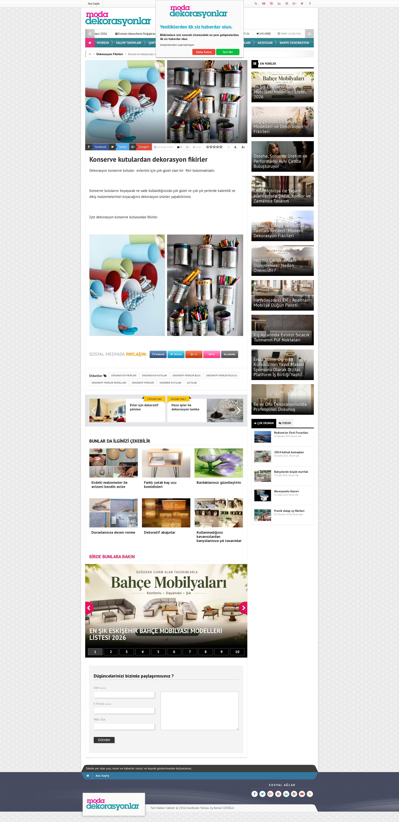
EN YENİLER (268, 63)
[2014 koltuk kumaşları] (263, 462)
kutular (192, 382)
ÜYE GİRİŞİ (265, 33)
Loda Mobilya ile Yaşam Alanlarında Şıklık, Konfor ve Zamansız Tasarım (282, 196)
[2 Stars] (211, 146)
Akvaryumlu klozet (286, 491)
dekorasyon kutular (154, 375)
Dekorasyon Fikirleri (109, 54)
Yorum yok (296, 436)
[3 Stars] (214, 146)
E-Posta (102, 704)
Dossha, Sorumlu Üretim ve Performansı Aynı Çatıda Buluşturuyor (280, 161)
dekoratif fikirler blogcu (221, 375)
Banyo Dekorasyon (294, 43)
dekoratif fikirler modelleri (109, 382)
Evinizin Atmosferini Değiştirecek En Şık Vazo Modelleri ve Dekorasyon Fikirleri (278, 123)
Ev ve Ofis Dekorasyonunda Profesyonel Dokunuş (280, 406)
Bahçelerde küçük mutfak (291, 472)
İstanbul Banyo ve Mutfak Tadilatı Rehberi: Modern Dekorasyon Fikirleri (279, 230)
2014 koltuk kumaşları (289, 452)
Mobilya (103, 43)
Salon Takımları (128, 43)
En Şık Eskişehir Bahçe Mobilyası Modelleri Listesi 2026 (281, 91)
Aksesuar (265, 43)
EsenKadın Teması (198, 808)
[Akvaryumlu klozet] (263, 501)
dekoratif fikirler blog (186, 375)
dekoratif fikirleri (143, 382)
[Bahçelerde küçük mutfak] (263, 481)
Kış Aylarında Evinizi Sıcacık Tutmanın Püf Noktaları (281, 337)
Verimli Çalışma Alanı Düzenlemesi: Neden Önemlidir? (275, 265)
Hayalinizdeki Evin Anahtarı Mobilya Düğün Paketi (281, 302)
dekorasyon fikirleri (123, 375)
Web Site (99, 719)
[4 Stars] (217, 146)
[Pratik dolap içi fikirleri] (263, 520)
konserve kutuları (170, 382)
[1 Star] (207, 146)
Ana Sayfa (94, 3)
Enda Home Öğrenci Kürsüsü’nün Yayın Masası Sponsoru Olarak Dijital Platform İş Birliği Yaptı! (279, 366)
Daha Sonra (204, 52)
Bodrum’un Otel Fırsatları (291, 432)
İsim (100, 688)
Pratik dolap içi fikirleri (289, 511)
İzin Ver (228, 52)
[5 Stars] (221, 146)
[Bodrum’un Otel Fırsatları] (263, 442)
